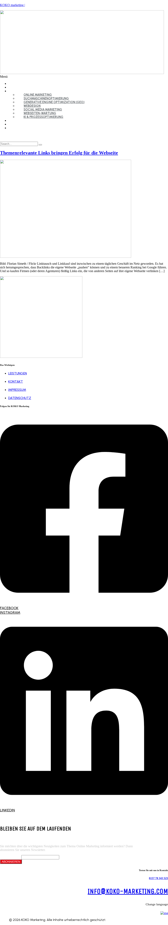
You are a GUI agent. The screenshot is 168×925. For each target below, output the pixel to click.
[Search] (40, 144)
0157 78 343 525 (158, 878)
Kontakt (18, 128)
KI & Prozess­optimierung (43, 117)
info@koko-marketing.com (128, 891)
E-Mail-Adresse (10, 857)
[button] (84, 77)
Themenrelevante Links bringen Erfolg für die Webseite (59, 152)
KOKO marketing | (12, 5)
